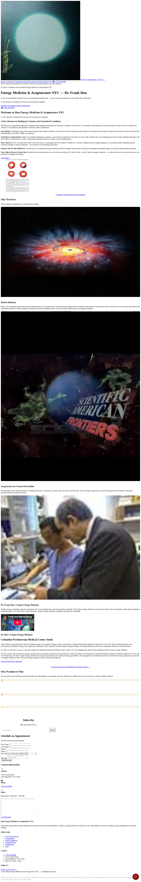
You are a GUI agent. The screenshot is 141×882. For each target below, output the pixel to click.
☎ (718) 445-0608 (59, 82)
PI (8, 870)
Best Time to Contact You (10, 754)
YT (15, 870)
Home (3, 82)
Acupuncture (10, 82)
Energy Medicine (38, 82)
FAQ (50, 82)
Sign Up (52, 730)
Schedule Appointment (9, 106)
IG (4, 870)
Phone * (4, 751)
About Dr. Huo (10, 842)
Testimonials (19, 82)
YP (13, 870)
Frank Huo (28, 82)
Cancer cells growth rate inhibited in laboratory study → (70, 667)
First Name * (5, 744)
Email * (3, 749)
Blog (46, 82)
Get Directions (6, 817)
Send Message (6, 760)
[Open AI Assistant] (136, 877)
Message (4, 758)
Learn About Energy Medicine (11, 661)
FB (2, 870)
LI (6, 870)
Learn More (5, 158)
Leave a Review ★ (12, 836)
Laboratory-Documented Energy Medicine (70, 195)
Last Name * (5, 747)
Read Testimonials (23, 106)
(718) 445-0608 (6, 786)
